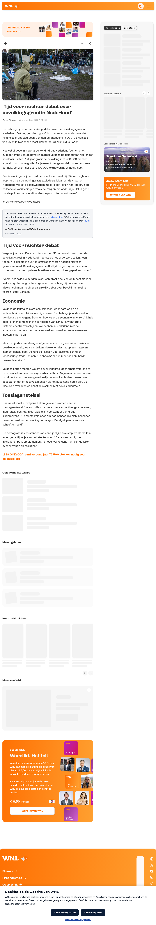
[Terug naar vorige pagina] (5, 43)
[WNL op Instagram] (152, 859)
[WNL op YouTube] (152, 877)
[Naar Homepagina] (12, 6)
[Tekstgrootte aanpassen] (83, 43)
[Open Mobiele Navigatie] (148, 6)
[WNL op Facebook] (152, 871)
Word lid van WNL (32, 811)
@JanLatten (57, 217)
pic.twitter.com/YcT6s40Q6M (19, 224)
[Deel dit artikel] (90, 43)
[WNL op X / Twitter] (152, 865)
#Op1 (87, 220)
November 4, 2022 (13, 234)
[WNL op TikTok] (152, 883)
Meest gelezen (112, 28)
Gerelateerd (129, 28)
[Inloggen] (141, 6)
